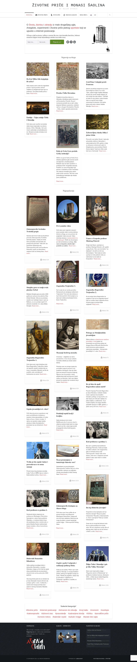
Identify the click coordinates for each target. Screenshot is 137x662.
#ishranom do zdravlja (68, 610)
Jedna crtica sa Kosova (94, 630)
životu (32, 24)
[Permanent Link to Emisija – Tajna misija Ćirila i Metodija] (38, 113)
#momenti (94, 610)
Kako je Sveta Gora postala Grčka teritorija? (66, 152)
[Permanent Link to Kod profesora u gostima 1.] (97, 437)
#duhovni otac (47, 613)
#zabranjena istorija (76, 613)
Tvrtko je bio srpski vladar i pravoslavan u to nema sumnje (37, 464)
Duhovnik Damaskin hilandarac (34, 559)
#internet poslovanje (48, 610)
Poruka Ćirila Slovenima (65, 93)
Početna (29, 15)
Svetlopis (56, 15)
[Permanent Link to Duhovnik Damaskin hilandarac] (38, 554)
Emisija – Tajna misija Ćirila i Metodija (37, 118)
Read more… (34, 93)
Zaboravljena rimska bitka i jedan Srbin (97, 133)
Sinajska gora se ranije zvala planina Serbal (37, 288)
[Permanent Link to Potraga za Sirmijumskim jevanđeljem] (97, 328)
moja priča (83, 15)
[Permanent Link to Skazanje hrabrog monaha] (67, 348)
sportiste (75, 28)
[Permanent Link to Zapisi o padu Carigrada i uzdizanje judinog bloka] (67, 559)
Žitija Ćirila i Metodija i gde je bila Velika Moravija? (96, 565)
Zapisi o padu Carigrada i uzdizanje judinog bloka (66, 564)
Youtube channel (98, 658)
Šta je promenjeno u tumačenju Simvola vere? (65, 461)
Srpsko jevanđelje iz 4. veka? (37, 409)
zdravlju (48, 24)
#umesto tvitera (44, 617)
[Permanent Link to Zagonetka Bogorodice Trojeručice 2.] (97, 285)
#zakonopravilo (33, 613)
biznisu (39, 24)
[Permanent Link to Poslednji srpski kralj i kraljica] (67, 409)
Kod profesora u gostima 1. (96, 441)
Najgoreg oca (30, 632)
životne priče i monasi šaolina (68, 5)
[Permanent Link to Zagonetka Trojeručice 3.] (67, 282)
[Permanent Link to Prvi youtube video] (67, 222)
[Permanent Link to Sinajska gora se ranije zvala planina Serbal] (38, 283)
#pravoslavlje (60, 613)
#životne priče (32, 610)
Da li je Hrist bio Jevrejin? (96, 507)
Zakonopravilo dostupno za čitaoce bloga (67, 507)
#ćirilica (89, 613)
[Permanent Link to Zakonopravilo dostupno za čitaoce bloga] (67, 501)
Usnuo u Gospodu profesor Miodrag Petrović (96, 239)
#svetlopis (105, 610)
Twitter (108, 658)
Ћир (95, 15)
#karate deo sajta (90, 617)
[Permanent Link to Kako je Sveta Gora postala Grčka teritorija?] (67, 147)
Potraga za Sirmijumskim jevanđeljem (96, 333)
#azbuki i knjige (74, 617)
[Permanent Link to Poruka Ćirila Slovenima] (67, 89)
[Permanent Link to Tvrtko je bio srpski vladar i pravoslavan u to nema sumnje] (38, 458)
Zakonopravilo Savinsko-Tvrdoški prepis (36, 230)
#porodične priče (101, 613)
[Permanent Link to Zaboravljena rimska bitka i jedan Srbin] (97, 128)
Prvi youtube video (63, 226)
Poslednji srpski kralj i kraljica (64, 414)
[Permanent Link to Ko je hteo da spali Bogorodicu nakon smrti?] (97, 380)
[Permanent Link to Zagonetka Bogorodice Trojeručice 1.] (38, 353)
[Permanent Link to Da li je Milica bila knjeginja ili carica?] (38, 75)
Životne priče (43, 15)
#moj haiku (83, 610)
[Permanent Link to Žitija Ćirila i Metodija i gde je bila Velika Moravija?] (97, 560)
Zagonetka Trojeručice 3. (66, 286)
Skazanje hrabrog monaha (66, 352)
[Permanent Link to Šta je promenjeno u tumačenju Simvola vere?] (67, 455)
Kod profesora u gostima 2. (37, 510)
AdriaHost (79, 658)
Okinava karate (71, 15)
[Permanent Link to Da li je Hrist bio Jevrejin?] (97, 503)
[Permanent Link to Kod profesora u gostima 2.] (38, 506)
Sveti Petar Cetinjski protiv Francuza (96, 83)
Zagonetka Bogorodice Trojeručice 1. (35, 358)
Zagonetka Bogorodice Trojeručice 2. (95, 291)
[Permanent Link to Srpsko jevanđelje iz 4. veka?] (38, 405)
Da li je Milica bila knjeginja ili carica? (37, 80)
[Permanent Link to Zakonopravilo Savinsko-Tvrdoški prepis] (38, 225)
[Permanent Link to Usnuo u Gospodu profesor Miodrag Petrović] (97, 234)
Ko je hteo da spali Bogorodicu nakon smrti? (96, 385)
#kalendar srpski (59, 617)
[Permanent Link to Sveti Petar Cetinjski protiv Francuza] (97, 78)
